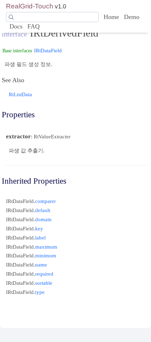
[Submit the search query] (11, 17)
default (42, 210)
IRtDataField (48, 50)
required (44, 274)
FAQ (33, 26)
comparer (45, 201)
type (40, 292)
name (41, 265)
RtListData (20, 94)
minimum (45, 255)
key (39, 228)
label (40, 238)
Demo (131, 16)
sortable (43, 283)
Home (111, 16)
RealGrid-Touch (29, 6)
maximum (46, 247)
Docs (15, 26)
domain (43, 219)
